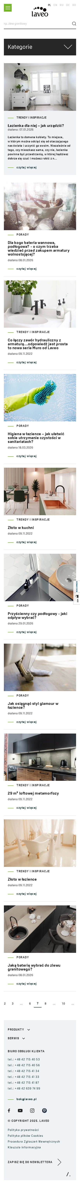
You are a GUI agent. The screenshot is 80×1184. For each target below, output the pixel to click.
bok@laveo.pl (27, 1099)
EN (55, 5)
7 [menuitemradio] (37, 1003)
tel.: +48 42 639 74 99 (24, 1088)
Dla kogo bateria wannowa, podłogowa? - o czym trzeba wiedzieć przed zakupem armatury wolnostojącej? (39, 249)
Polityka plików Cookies (25, 1136)
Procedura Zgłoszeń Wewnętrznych (34, 1141)
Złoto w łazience (22, 880)
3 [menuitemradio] (13, 1003)
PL (49, 5)
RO (74, 5)
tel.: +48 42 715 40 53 (24, 1059)
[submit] (74, 24)
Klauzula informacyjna (24, 1147)
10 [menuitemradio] (63, 1003)
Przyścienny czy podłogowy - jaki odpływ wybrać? (37, 616)
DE (68, 5)
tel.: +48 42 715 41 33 (23, 1077)
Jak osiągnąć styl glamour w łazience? (33, 706)
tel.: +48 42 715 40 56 (24, 1065)
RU (61, 5)
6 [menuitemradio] (30, 1003)
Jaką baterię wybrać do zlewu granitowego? (34, 967)
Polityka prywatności (23, 1130)
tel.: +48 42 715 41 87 (23, 1083)
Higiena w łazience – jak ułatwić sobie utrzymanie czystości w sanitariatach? (36, 438)
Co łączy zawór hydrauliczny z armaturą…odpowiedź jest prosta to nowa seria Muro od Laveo (38, 344)
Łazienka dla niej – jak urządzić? (36, 126)
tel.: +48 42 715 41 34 (23, 1071)
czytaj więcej (27, 167)
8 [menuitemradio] (46, 1003)
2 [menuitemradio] (5, 1003)
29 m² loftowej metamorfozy (33, 794)
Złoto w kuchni (21, 528)
